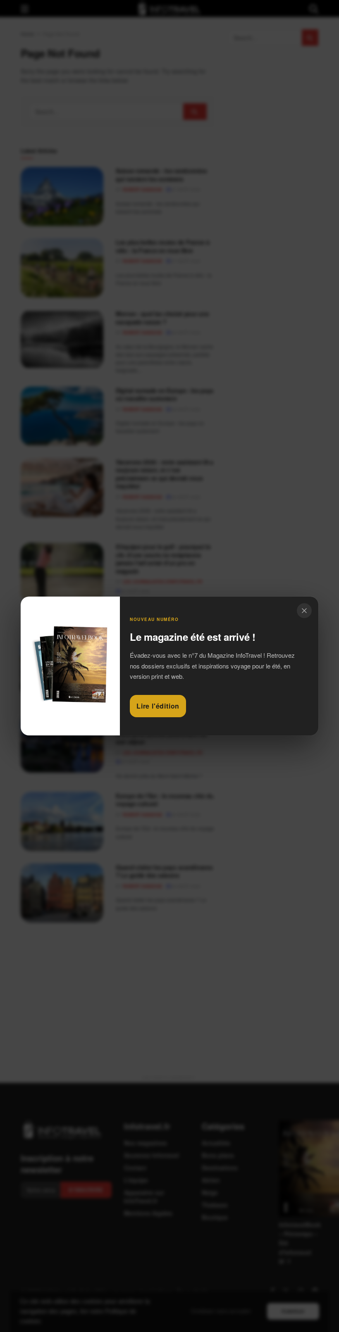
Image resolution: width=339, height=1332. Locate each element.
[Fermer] (304, 610)
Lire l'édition (157, 706)
